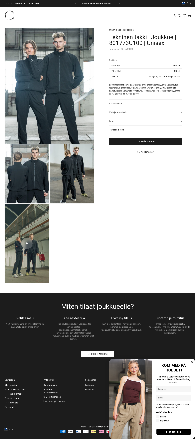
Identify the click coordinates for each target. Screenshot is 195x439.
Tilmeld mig (173, 431)
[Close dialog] (192, 362)
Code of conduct (13, 398)
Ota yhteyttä (11, 385)
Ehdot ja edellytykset (15, 389)
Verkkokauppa (20, 3)
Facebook (90, 389)
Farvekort (9, 407)
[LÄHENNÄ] (87, 137)
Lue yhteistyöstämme (54, 401)
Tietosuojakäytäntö (14, 394)
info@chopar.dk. (80, 330)
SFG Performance (52, 397)
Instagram (90, 385)
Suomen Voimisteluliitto (51, 391)
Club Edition (8, 3)
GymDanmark (50, 385)
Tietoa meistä (11, 403)
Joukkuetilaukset (33, 3)
